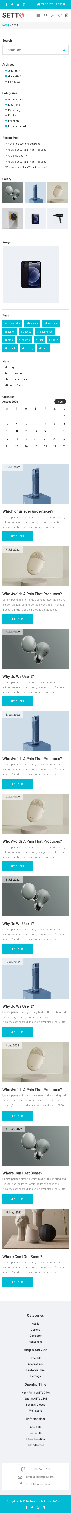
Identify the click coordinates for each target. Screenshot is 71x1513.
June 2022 (14, 76)
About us (35, 1427)
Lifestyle (25, 339)
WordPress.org (19, 385)
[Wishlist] (60, 15)
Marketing (14, 110)
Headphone (35, 1341)
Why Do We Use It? (18, 676)
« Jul (60, 401)
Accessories (15, 99)
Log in (12, 367)
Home (5, 25)
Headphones (45, 331)
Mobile (12, 115)
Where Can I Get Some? (22, 1172)
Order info (35, 1358)
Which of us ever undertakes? (27, 511)
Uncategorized (17, 126)
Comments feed (19, 379)
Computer (36, 1335)
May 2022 (14, 81)
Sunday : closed (35, 1404)
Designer (33, 323)
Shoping (28, 348)
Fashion (10, 331)
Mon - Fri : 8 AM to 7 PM (36, 1392)
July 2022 (14, 70)
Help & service (35, 1445)
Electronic (14, 104)
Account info (35, 1364)
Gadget (27, 331)
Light (40, 339)
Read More (17, 536)
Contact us (35, 1433)
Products (14, 120)
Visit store (35, 1410)
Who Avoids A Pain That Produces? (32, 593)
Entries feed (16, 373)
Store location (35, 1439)
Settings (35, 1376)
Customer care (35, 1370)
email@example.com (40, 1476)
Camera (35, 1329)
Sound (44, 348)
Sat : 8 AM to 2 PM (35, 1398)
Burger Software (54, 1501)
